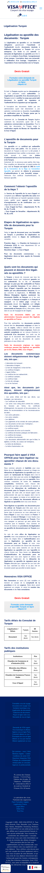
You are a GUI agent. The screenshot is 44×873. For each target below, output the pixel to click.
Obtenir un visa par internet (21, 739)
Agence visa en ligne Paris (21, 732)
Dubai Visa (20, 809)
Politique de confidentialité (21, 760)
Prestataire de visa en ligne (21, 736)
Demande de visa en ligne (21, 717)
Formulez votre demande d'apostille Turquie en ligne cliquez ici (22, 607)
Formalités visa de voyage (21, 703)
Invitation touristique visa (21, 708)
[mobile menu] (41, 8)
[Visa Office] (22, 8)
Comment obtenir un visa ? (21, 734)
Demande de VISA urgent (21, 727)
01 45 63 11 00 (14, 2)
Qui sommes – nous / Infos (21, 751)
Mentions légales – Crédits (21, 754)
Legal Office (20, 806)
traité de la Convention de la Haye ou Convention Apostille (22, 169)
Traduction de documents (21, 712)
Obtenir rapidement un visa (21, 741)
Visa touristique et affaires (21, 730)
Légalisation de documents (21, 710)
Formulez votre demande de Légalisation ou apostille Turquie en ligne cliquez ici (22, 81)
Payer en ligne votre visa (21, 715)
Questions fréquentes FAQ (21, 758)
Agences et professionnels (21, 765)
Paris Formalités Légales (20, 802)
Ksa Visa (20, 811)
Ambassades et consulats (21, 763)
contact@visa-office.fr (29, 2)
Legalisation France (20, 804)
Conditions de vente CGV (21, 756)
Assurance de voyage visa (21, 706)
